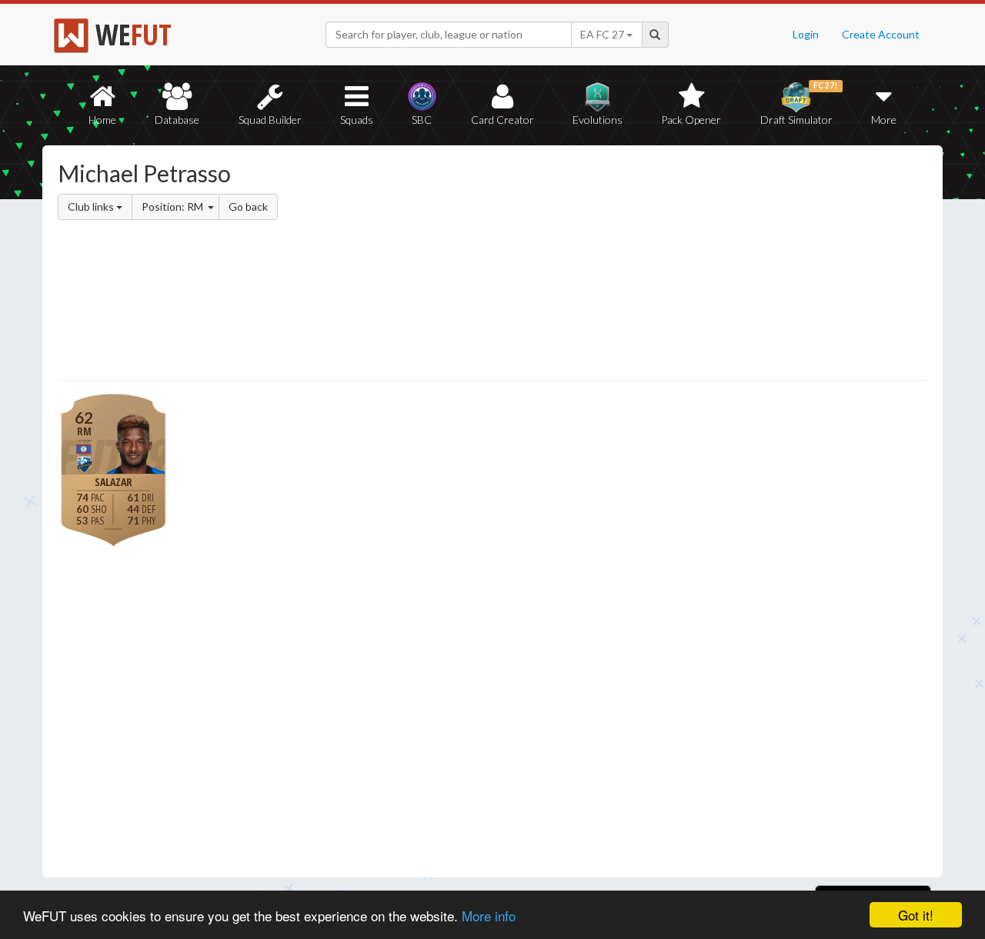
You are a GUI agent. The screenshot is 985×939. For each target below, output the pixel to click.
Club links (92, 206)
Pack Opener (691, 119)
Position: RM (173, 206)
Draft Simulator (799, 103)
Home (102, 119)
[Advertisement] (641, 265)
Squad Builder (270, 119)
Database (177, 119)
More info (489, 915)
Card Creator (502, 119)
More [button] (884, 119)
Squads (356, 119)
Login (806, 34)
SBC (422, 119)
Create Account (881, 34)
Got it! (915, 914)
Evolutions (598, 119)
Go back (248, 206)
